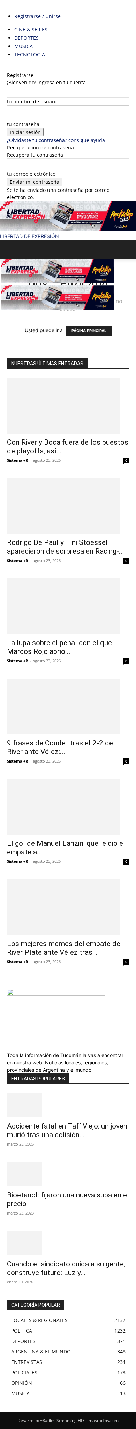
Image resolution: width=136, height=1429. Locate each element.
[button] (12, 249)
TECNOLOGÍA (29, 54)
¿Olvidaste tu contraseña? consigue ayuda (56, 140)
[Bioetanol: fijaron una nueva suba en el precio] (68, 1174)
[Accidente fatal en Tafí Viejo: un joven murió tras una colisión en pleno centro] (68, 1105)
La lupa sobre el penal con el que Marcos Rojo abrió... (59, 647)
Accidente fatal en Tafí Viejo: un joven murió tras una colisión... (67, 1130)
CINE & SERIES (30, 29)
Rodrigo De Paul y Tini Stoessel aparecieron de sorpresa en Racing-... (65, 546)
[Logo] (57, 281)
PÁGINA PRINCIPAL (88, 330)
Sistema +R (17, 460)
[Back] (9, 67)
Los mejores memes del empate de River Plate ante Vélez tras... (63, 947)
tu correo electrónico (31, 174)
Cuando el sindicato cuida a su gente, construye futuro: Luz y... (66, 1268)
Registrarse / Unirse (37, 16)
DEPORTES (26, 37)
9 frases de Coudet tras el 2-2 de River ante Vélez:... (60, 747)
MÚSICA (23, 46)
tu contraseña (23, 124)
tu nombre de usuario (32, 101)
